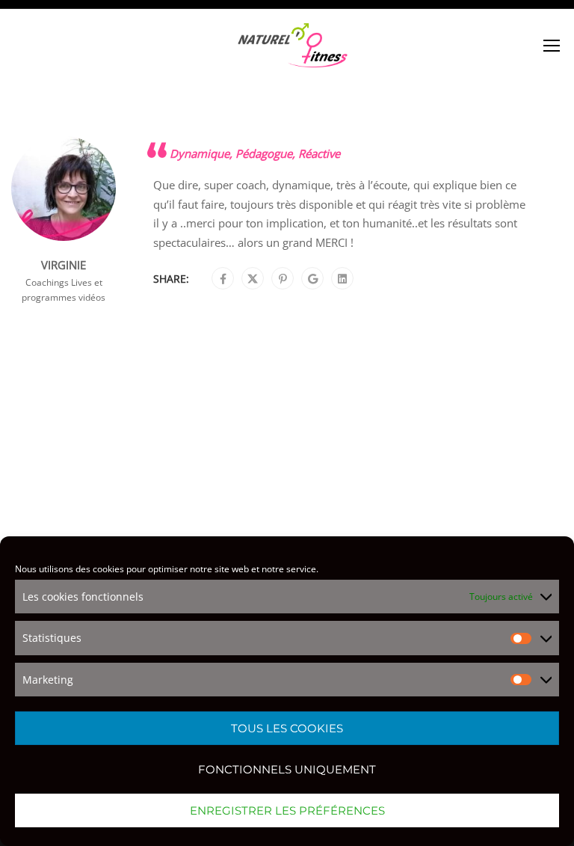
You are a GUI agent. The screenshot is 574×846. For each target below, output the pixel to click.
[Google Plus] (313, 279)
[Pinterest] (283, 279)
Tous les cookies (287, 728)
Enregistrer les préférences (287, 810)
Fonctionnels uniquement (287, 769)
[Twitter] (252, 279)
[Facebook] (223, 279)
